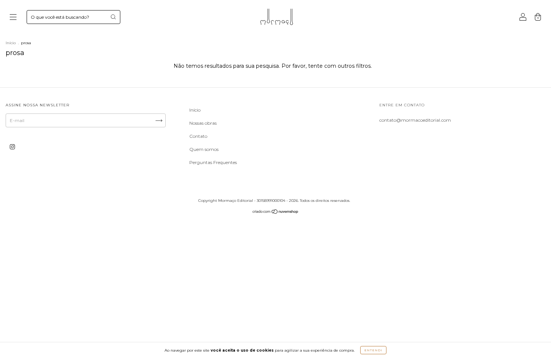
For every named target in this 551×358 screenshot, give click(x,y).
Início (11, 42)
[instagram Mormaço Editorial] (12, 146)
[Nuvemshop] (275, 212)
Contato (198, 136)
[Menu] (13, 18)
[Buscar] (113, 16)
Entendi (373, 350)
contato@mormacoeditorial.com (415, 120)
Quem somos (204, 149)
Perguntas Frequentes (213, 162)
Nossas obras (203, 123)
